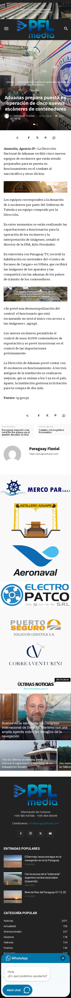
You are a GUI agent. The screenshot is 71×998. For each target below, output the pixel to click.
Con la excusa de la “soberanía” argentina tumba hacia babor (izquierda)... (42, 878)
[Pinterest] (45, 137)
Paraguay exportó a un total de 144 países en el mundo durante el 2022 (16, 432)
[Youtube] (50, 833)
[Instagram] (30, 833)
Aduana (10, 82)
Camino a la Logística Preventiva (51, 431)
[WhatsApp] (54, 137)
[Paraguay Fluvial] (7, 116)
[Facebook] (28, 137)
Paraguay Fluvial (24, 116)
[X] (37, 137)
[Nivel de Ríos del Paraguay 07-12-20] (13, 896)
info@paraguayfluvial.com (44, 823)
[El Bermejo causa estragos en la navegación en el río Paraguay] (13, 861)
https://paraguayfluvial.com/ (43, 454)
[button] (63, 958)
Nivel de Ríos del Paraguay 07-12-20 (45, 892)
